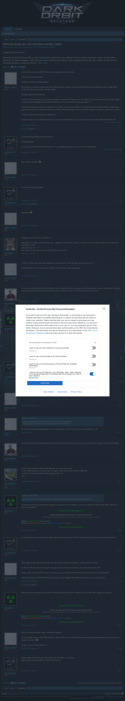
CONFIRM (44, 383)
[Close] (104, 309)
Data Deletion (48, 392)
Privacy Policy (76, 392)
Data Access (62, 392)
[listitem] (62, 342)
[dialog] (62, 350)
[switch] (93, 347)
